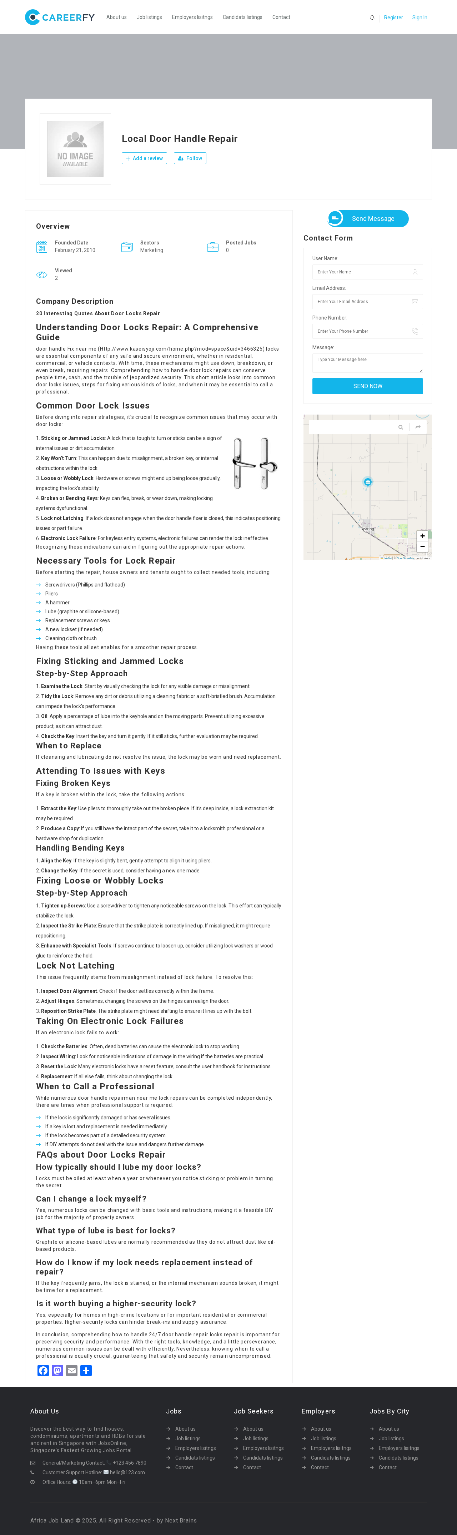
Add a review (147, 158)
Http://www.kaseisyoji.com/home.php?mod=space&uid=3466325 (181, 349)
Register (393, 17)
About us (116, 17)
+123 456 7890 (129, 1463)
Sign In (419, 17)
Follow (193, 158)
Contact (281, 17)
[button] (367, 481)
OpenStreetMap (406, 558)
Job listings (149, 17)
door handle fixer (184, 518)
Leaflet (387, 558)
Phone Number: (329, 318)
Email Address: (329, 288)
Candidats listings (242, 17)
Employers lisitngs (192, 17)
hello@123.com (127, 1472)
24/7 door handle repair (178, 1334)
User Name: (325, 258)
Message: (323, 347)
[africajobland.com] (63, 17)
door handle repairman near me (117, 1098)
